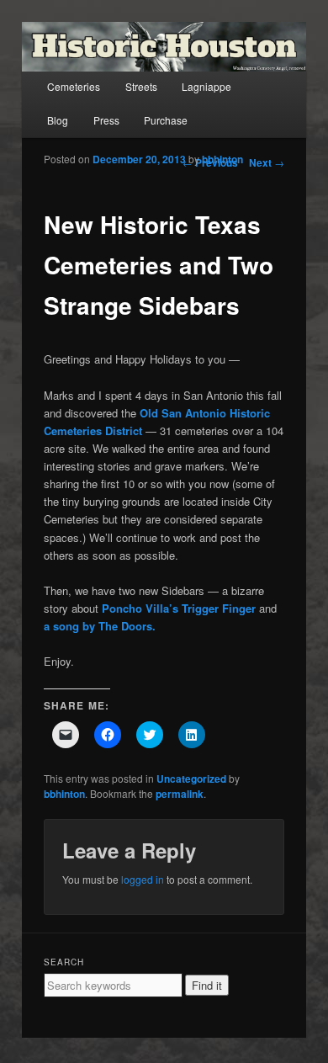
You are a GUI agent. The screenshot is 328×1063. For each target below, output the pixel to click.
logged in (142, 879)
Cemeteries (73, 86)
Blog (57, 120)
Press (106, 120)
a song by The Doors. (100, 626)
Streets (141, 86)
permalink (180, 793)
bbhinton (222, 159)
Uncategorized (191, 778)
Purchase (166, 120)
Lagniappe (206, 86)
